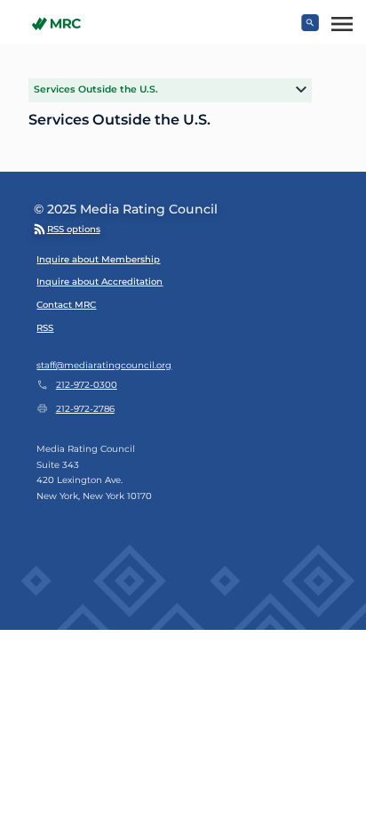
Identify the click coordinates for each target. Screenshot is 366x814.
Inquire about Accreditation (99, 281)
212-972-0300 (86, 385)
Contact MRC (66, 304)
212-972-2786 (85, 409)
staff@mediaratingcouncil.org (103, 365)
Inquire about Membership (98, 259)
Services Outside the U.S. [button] (96, 89)
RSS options (73, 229)
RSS (44, 328)
